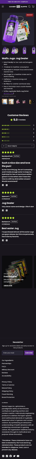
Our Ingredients (7, 360)
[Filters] (4, 146)
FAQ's (4, 366)
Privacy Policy (7, 382)
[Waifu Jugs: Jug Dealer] (6, 50)
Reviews (5, 373)
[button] (18, 2)
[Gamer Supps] (18, 6)
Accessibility (6, 376)
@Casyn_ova (8, 93)
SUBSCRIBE (29, 353)
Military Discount (8, 370)
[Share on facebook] (3, 185)
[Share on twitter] (7, 185)
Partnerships (6, 363)
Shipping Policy (7, 391)
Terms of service (8, 385)
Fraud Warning (7, 394)
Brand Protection (8, 397)
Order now (8, 285)
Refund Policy (7, 388)
